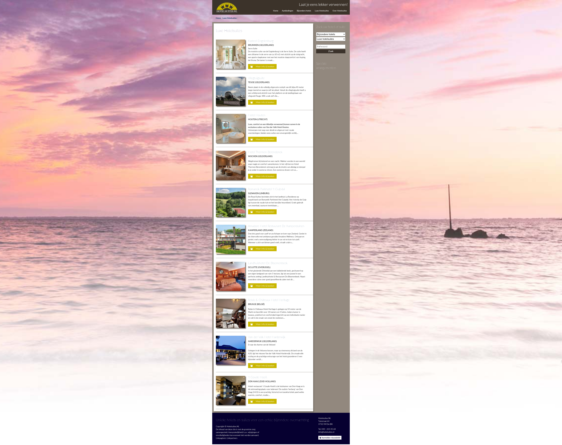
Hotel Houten (256, 115)
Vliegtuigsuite (256, 78)
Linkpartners (232, 438)
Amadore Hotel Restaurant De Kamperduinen (276, 226)
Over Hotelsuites (340, 11)
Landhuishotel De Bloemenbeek (267, 263)
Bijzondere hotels (304, 11)
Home (275, 11)
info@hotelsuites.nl (326, 432)
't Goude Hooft (257, 377)
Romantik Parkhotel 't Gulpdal (266, 189)
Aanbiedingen (287, 11)
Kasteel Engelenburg (260, 41)
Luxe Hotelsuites (322, 11)
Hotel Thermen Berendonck (265, 152)
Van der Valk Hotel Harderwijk (266, 337)
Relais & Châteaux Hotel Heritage (268, 300)
